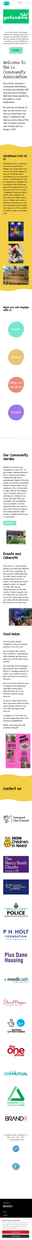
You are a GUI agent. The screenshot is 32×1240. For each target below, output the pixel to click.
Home (5, 1212)
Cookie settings (16, 1236)
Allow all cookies (15, 1232)
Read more (9, 523)
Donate (16, 50)
